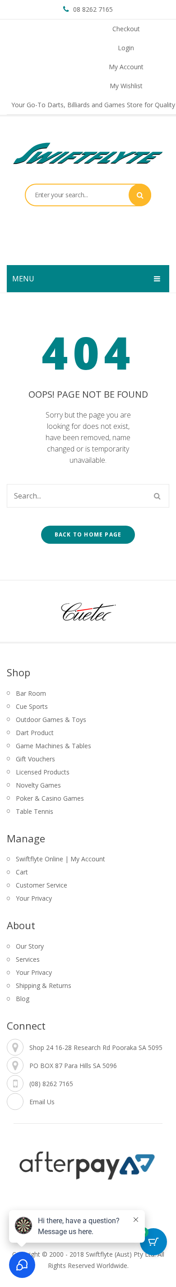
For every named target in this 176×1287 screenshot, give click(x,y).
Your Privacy (34, 898)
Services (28, 959)
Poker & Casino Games (50, 798)
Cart (22, 872)
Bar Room (31, 693)
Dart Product (35, 732)
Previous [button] (23, 611)
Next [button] (153, 611)
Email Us (42, 1101)
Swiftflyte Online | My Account (60, 859)
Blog (22, 998)
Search (140, 195)
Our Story (30, 946)
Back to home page (88, 534)
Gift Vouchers (35, 759)
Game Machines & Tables (53, 745)
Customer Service (41, 885)
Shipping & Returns (43, 985)
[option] (88, 611)
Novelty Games (38, 785)
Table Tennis (34, 811)
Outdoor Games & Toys (51, 719)
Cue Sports (32, 706)
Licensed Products (42, 772)
